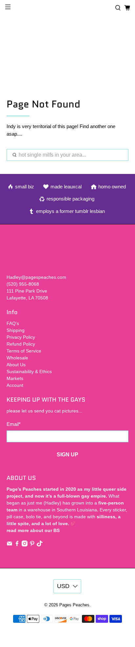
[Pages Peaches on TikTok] (40, 544)
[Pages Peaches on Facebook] (17, 544)
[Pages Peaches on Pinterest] (32, 544)
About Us (16, 364)
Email (14, 424)
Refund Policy (21, 344)
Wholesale (17, 357)
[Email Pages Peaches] (9, 544)
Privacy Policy (21, 337)
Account (15, 385)
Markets (15, 378)
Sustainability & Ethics (29, 371)
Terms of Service (24, 350)
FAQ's (13, 323)
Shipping (16, 330)
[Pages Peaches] (67, 8)
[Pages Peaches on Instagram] (25, 544)
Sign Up (67, 454)
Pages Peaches (74, 605)
